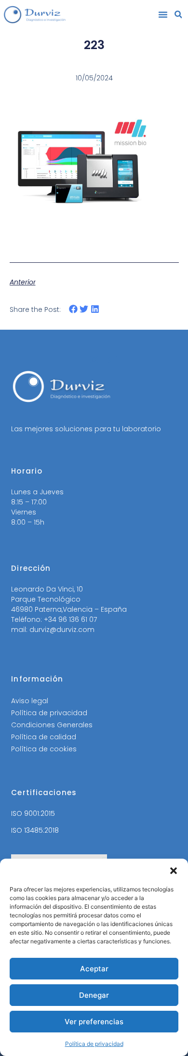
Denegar (94, 995)
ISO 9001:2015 (33, 813)
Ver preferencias (94, 1021)
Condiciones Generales (52, 725)
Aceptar (94, 968)
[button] (173, 871)
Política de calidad (43, 737)
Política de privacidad (94, 1043)
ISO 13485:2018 (35, 830)
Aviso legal (29, 701)
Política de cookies (44, 749)
